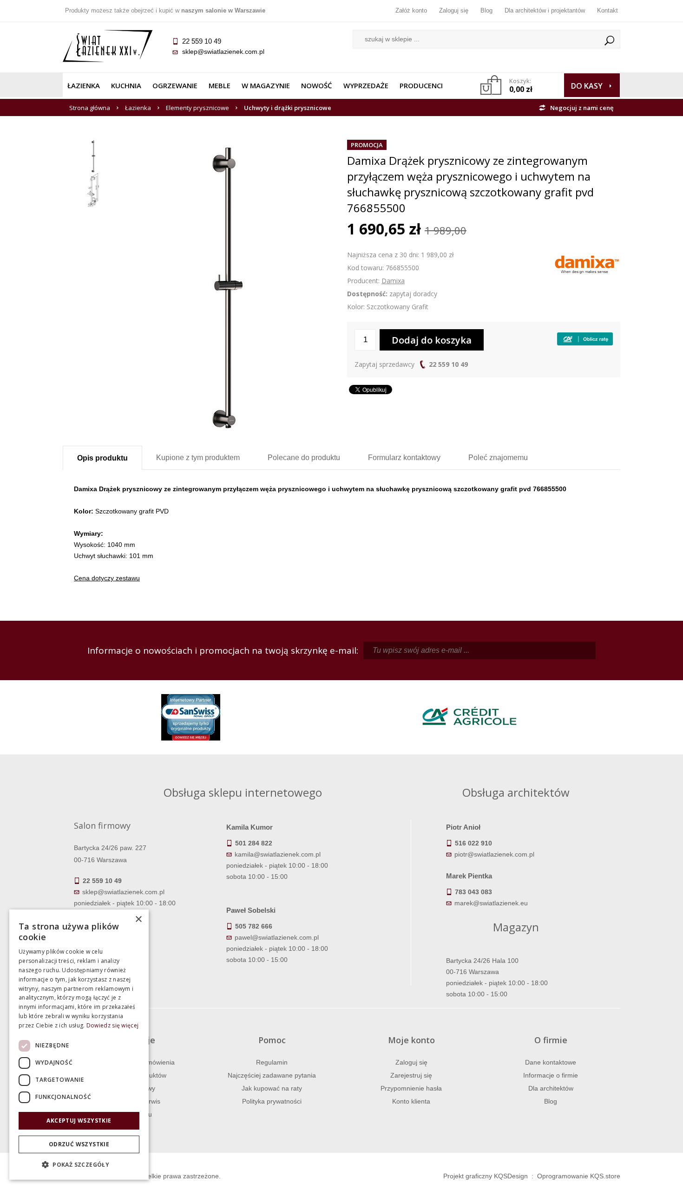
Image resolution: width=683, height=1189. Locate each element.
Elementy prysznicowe (197, 108)
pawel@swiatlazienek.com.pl (277, 937)
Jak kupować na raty (272, 1088)
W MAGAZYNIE (266, 85)
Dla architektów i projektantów (545, 10)
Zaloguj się (453, 10)
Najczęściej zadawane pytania (272, 1075)
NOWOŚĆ (316, 85)
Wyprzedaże (365, 85)
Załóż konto (411, 10)
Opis (102, 458)
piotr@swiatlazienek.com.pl (494, 854)
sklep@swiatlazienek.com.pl (223, 51)
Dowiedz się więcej (112, 1025)
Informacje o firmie (550, 1075)
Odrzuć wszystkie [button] (79, 1144)
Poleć (498, 457)
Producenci (421, 85)
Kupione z (198, 457)
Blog (486, 10)
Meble (219, 85)
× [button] (138, 919)
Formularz (404, 457)
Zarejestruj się (411, 1075)
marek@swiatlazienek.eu (491, 903)
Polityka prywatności (272, 1101)
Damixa (393, 280)
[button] (79, 1164)
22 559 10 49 (448, 364)
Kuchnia (126, 85)
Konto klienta (411, 1101)
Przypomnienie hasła (411, 1088)
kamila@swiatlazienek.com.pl (278, 854)
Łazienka (83, 85)
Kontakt (607, 10)
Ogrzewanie (174, 85)
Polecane (304, 457)
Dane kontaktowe (550, 1062)
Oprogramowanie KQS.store (578, 1176)
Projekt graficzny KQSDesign (485, 1176)
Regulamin (272, 1062)
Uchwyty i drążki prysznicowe (287, 108)
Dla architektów (550, 1088)
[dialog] (79, 1045)
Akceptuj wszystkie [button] (78, 1120)
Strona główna (89, 108)
